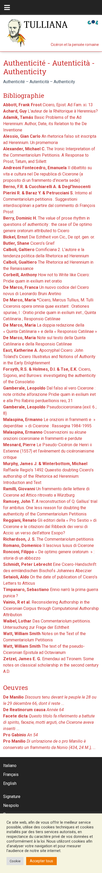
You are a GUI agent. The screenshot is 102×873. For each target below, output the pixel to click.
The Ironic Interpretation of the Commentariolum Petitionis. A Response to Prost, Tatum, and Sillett (49, 155)
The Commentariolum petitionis (48, 539)
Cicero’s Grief (29, 243)
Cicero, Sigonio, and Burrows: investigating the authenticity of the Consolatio (49, 375)
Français (11, 774)
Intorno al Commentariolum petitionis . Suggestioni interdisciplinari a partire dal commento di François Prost (49, 199)
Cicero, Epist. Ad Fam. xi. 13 (48, 104)
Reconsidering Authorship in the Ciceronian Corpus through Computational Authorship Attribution (51, 608)
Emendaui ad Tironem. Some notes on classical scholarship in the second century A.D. (51, 665)
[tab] (7, 7)
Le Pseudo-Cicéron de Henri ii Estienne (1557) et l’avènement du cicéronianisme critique (48, 451)
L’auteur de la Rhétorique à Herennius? (50, 111)
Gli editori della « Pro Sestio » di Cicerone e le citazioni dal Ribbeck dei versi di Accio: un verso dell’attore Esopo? (50, 526)
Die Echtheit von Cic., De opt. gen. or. (49, 237)
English (9, 783)
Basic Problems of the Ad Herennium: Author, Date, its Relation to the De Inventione (45, 123)
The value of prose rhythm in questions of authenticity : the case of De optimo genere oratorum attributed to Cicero (47, 224)
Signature (11, 796)
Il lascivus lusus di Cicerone (48, 545)
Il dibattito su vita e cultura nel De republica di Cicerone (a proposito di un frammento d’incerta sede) (47, 174)
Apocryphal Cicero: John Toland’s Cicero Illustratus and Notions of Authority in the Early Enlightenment (49, 356)
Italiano (9, 765)
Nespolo (11, 805)
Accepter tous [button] (41, 861)
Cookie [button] (15, 861)
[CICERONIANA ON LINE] (93, 21)
